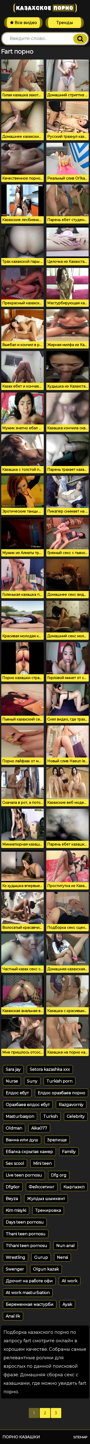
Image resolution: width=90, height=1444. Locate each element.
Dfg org (58, 1175)
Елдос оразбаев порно (61, 1092)
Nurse (12, 1081)
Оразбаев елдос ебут (28, 1104)
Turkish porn (59, 1081)
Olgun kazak (46, 1269)
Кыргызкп (74, 1186)
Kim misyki (16, 1210)
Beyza (12, 1198)
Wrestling (15, 1257)
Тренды (64, 22)
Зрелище (57, 1140)
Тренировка (48, 1210)
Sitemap (80, 1437)
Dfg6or (13, 1186)
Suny (32, 1081)
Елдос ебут (17, 1092)
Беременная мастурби (30, 1304)
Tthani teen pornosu (26, 1245)
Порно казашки (21, 1436)
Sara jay (13, 1069)
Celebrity (76, 1116)
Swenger (15, 1269)
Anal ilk (13, 1316)
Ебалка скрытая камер (29, 1151)
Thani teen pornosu (26, 1234)
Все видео (25, 22)
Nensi (62, 1257)
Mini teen (42, 1163)
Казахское (44, 8)
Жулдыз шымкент (46, 1198)
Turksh (50, 1116)
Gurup (41, 1257)
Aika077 (39, 1128)
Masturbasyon (20, 1116)
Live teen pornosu (24, 1175)
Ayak (67, 1304)
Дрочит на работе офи (29, 1280)
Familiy (69, 1151)
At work (70, 1280)
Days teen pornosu (25, 1222)
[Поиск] (80, 39)
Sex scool (15, 1163)
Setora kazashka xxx (50, 1069)
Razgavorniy (71, 1104)
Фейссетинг (41, 1186)
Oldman (14, 1128)
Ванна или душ (22, 1140)
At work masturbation (28, 1292)
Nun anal (65, 1245)
